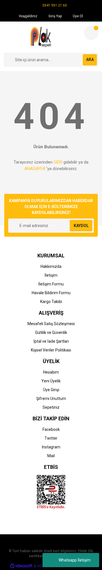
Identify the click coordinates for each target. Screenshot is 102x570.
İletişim (51, 275)
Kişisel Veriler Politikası (51, 350)
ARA (90, 59)
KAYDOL (81, 225)
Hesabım (51, 372)
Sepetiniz (51, 407)
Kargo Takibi (51, 301)
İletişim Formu (51, 284)
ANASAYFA (34, 168)
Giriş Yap (55, 16)
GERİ (58, 162)
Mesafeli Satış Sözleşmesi (51, 323)
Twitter (51, 438)
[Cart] (91, 33)
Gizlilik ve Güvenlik (51, 332)
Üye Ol (77, 16)
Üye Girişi (51, 389)
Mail (51, 456)
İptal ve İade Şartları (51, 341)
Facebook (51, 429)
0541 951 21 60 (54, 5)
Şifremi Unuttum (51, 398)
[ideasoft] (21, 566)
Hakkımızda (51, 266)
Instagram (51, 447)
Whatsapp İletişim (75, 560)
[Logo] (41, 37)
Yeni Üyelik (51, 381)
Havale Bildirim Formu (51, 293)
